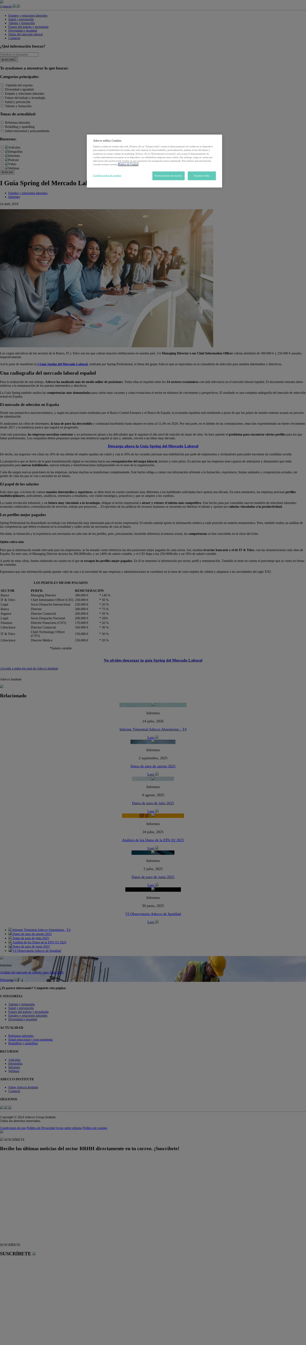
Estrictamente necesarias (168, 175)
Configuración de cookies (107, 175)
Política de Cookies (128, 164)
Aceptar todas (202, 175)
